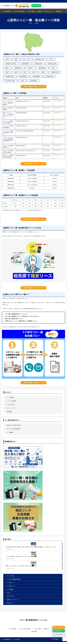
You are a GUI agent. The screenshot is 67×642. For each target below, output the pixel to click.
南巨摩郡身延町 (36, 76)
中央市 (22, 80)
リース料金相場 (10, 397)
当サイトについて (11, 408)
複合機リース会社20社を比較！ (14, 425)
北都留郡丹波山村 (9, 76)
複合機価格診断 (59, 630)
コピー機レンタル (11, 586)
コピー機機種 (10, 432)
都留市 (7, 68)
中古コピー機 (10, 596)
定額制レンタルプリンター (13, 599)
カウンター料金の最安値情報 (13, 428)
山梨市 (7, 72)
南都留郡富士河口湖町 (10, 63)
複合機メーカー (10, 602)
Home (30, 23)
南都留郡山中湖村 (52, 63)
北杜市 (33, 72)
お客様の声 (46, 628)
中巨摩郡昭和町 (33, 80)
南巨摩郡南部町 (23, 76)
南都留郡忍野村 (38, 63)
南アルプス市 (26, 59)
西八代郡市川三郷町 (10, 80)
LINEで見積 (37, 5)
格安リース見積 (59, 627)
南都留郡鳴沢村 (25, 63)
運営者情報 (9, 411)
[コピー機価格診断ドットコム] (8, 5)
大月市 (51, 59)
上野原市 (43, 72)
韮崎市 (24, 72)
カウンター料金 (10, 575)
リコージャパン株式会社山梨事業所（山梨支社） (8, 132)
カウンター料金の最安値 (24, 628)
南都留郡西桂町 (42, 68)
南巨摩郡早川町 (49, 76)
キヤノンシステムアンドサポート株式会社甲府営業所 (8, 103)
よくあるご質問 (10, 404)
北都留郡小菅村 (54, 72)
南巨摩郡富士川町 (39, 59)
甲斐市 (16, 59)
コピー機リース (10, 582)
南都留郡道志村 (18, 68)
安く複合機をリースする (57, 639)
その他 (8, 592)
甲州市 (53, 68)
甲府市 (7, 59)
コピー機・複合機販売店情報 (13, 579)
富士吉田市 (30, 68)
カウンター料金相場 (11, 400)
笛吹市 (16, 72)
